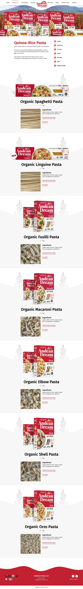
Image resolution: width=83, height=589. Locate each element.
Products (15, 2)
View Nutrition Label (49, 117)
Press (57, 2)
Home (7, 2)
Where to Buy (65, 2)
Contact (74, 2)
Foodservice (24, 2)
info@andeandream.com (41, 579)
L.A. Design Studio (43, 587)
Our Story (50, 2)
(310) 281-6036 (41, 578)
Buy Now (45, 121)
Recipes (33, 2)
